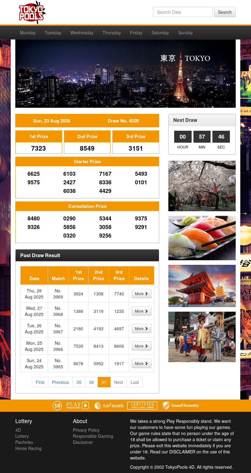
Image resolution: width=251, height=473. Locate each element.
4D (18, 430)
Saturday (160, 32)
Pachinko (24, 442)
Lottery (22, 436)
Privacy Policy (86, 430)
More (139, 293)
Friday (136, 32)
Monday (28, 32)
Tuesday (53, 32)
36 (91, 382)
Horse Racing (28, 448)
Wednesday (81, 32)
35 (79, 382)
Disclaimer (83, 442)
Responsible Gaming (93, 436)
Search (225, 12)
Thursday (112, 32)
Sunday (185, 32)
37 (104, 382)
